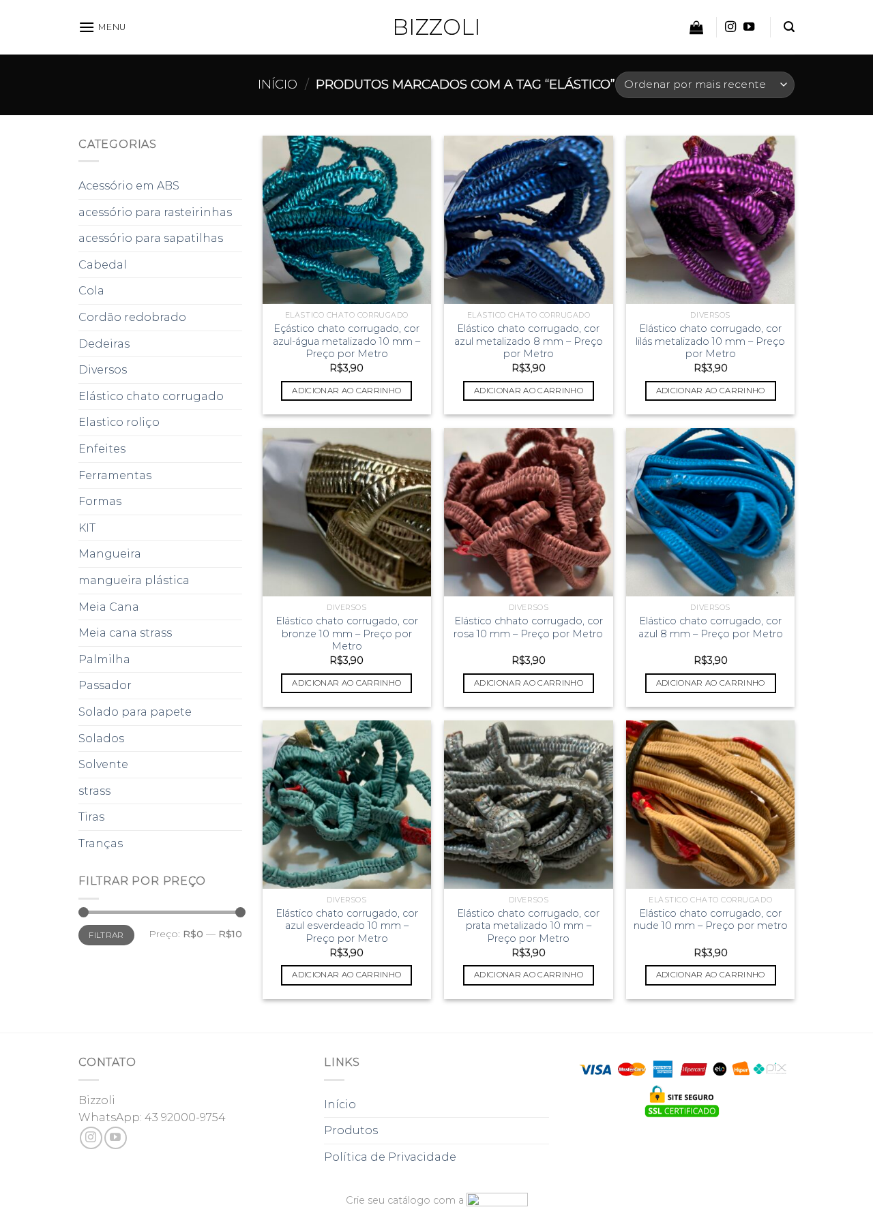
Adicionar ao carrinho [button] (346, 390)
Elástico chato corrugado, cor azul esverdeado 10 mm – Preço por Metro (347, 926)
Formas (99, 501)
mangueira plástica (134, 580)
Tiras (91, 816)
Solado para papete (135, 711)
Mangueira (109, 553)
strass (94, 790)
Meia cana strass (125, 632)
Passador (105, 685)
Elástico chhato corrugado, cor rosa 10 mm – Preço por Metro (528, 627)
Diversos (102, 369)
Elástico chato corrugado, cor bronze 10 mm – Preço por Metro (347, 633)
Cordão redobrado (132, 317)
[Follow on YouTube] (748, 27)
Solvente (103, 764)
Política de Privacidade (390, 1156)
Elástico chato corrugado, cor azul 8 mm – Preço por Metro (710, 627)
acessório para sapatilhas (150, 238)
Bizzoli (436, 27)
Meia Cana (108, 606)
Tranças (100, 843)
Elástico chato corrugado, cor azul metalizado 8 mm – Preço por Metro (528, 341)
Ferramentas (114, 475)
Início (277, 84)
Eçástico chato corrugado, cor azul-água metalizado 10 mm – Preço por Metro (346, 341)
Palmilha (104, 659)
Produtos (351, 1130)
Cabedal (102, 264)
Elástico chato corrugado (151, 396)
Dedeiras (104, 343)
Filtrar (106, 935)
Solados (101, 738)
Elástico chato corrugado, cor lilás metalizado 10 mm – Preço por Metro (710, 341)
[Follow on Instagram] (730, 27)
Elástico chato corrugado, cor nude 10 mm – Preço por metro (711, 919)
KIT (86, 527)
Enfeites (101, 448)
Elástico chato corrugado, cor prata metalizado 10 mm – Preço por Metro (528, 926)
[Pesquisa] (789, 27)
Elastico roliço (119, 422)
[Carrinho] (696, 27)
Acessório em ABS (128, 185)
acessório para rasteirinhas (155, 212)
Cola (91, 290)
